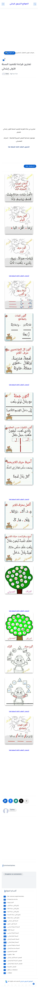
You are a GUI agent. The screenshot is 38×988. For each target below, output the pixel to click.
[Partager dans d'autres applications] (26, 801)
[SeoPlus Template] (6, 981)
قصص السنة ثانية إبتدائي (13, 961)
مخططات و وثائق (11, 970)
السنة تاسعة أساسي (12, 927)
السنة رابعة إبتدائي (11, 942)
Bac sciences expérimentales (14, 896)
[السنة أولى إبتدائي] (6, 985)
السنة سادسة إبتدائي (12, 948)
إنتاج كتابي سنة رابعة (11, 918)
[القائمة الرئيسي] (3, 4)
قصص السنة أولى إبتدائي (13, 957)
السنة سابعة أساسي (12, 945)
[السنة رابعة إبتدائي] (17, 985)
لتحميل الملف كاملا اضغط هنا (19, 147)
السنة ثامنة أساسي (11, 933)
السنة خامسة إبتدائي (11, 939)
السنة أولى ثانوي (10, 924)
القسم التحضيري (10, 951)
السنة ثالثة (9, 930)
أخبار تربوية (9, 902)
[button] (10, 801)
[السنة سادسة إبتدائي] (24, 985)
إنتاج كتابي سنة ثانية (11, 912)
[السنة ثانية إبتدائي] (10, 985)
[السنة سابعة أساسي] (28, 985)
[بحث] (35, 4)
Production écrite (11, 899)
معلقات (8, 973)
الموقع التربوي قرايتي (19, 4)
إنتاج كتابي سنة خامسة (12, 915)
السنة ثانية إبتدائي (11, 936)
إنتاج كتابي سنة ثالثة (11, 908)
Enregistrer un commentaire (13, 874)
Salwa (7, 74)
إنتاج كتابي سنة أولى (11, 905)
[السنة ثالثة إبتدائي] (13, 985)
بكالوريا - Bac (9, 954)
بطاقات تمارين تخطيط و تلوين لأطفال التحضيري (25, 53)
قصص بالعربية (10, 967)
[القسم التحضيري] (3, 985)
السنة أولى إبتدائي (11, 921)
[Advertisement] (19, 30)
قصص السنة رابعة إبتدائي (13, 964)
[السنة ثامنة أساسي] (31, 985)
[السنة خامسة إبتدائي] (20, 985)
